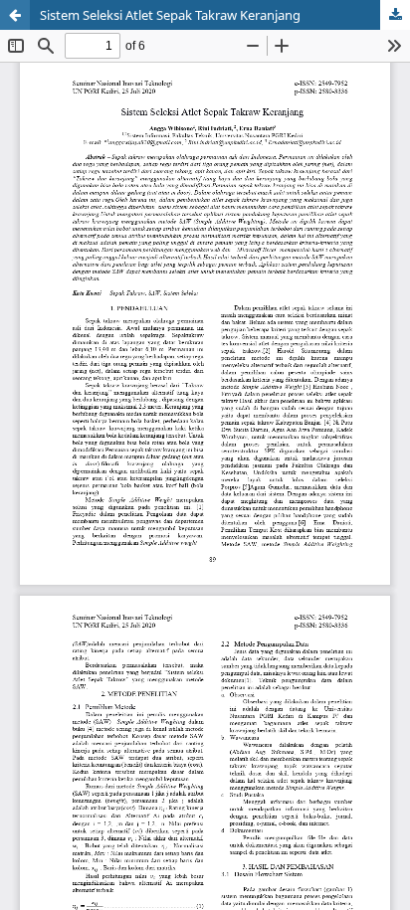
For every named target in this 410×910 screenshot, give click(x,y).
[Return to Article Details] (15, 15)
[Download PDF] (395, 15)
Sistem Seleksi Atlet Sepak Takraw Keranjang (170, 15)
